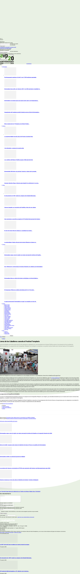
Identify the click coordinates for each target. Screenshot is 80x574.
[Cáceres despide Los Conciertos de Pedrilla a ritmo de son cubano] (10, 205)
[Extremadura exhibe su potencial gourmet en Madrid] (6, 454)
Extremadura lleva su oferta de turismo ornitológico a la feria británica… (21, 278)
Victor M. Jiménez (7, 328)
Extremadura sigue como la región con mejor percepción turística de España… (22, 255)
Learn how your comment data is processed (25, 517)
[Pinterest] (9, 412)
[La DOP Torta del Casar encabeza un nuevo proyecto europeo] (9, 542)
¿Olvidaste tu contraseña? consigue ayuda (8, 47)
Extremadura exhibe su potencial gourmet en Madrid (12, 456)
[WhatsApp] (17, 412)
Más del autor (14, 421)
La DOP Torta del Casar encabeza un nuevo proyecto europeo (14, 544)
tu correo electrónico (14, 51)
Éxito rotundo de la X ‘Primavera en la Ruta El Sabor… (16, 123)
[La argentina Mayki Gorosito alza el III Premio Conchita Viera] (10, 134)
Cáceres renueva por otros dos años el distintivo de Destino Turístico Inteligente (19, 479)
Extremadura (4, 66)
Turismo (3, 244)
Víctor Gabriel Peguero (8, 327)
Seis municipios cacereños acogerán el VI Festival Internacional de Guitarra (22, 219)
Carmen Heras (7, 306)
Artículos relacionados (5, 421)
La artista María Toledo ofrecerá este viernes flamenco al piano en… (20, 242)
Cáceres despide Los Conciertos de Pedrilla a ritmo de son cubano (20, 207)
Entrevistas (6, 332)
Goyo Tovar (6, 315)
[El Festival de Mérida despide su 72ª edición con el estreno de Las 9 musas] (9, 569)
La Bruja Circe (7, 323)
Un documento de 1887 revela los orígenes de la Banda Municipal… (20, 195)
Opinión (3, 303)
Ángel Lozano (7, 305)
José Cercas (6, 319)
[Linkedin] (13, 412)
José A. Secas (7, 318)
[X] (6, 412)
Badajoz (3, 338)
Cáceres (3, 126)
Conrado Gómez (7, 309)
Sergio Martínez (7, 324)
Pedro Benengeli (7, 322)
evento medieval (55, 377)
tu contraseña (12, 44)
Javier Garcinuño (7, 316)
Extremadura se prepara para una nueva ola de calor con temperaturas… (21, 100)
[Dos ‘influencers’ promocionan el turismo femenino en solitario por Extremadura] (10, 264)
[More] (25, 412)
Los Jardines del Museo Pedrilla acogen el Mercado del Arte (18, 159)
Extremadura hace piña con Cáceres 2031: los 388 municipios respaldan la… (22, 89)
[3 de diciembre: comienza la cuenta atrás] (10, 146)
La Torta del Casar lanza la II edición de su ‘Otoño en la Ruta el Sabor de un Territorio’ (20, 491)
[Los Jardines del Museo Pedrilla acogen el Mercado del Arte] (10, 157)
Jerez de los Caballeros (6, 407)
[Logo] (1, 64)
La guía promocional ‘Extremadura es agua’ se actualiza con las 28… (20, 301)
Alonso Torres (7, 304)
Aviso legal (2, 532)
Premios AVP (6, 333)
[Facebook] (2, 412)
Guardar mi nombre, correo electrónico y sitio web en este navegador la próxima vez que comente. (19, 511)
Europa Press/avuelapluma (8, 403)
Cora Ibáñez (6, 310)
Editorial (5, 331)
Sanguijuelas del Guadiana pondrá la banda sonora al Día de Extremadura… (22, 112)
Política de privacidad (9, 532)
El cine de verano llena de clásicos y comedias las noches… (18, 230)
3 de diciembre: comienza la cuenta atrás (14, 148)
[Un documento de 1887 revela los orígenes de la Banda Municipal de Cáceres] (10, 193)
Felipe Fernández (7, 314)
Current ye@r (2, 515)
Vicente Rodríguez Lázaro (9, 325)
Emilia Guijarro (7, 312)
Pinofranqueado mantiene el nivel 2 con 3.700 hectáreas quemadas (20, 77)
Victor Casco (6, 326)
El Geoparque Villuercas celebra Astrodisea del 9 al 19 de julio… (19, 290)
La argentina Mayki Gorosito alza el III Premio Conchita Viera (18, 136)
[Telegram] (21, 412)
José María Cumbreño (8, 320)
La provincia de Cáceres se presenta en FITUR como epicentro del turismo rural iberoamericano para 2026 (25, 468)
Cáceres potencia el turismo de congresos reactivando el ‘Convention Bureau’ (21, 418)
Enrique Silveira (7, 313)
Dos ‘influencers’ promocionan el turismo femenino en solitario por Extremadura (23, 266)
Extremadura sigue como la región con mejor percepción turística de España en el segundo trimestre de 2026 (26, 433)
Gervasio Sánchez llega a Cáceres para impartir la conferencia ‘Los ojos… (21, 183)
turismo (3, 408)
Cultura (3, 185)
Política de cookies (17, 532)
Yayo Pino (6, 329)
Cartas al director (7, 307)
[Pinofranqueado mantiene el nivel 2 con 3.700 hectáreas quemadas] (10, 75)
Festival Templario (5, 406)
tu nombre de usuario (14, 43)
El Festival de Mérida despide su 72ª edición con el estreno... (14, 571)
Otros (3, 330)
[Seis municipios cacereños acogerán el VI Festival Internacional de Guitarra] (10, 216)
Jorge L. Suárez (7, 317)
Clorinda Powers (7, 308)
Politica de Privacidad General (5, 48)
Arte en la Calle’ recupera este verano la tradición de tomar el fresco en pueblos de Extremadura (23, 445)
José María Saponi (7, 321)
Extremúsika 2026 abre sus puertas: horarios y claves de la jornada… (20, 171)
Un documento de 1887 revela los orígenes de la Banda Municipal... (16, 558)
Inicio (1, 336)
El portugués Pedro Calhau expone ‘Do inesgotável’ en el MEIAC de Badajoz (20, 417)
